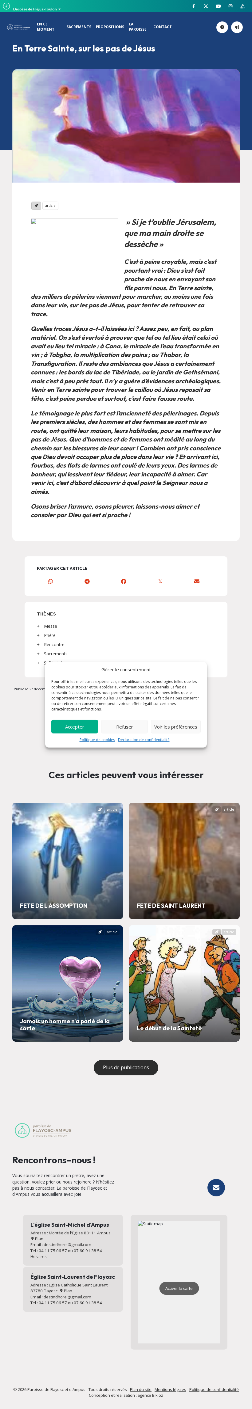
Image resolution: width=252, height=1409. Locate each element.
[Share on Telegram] (87, 581)
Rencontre (54, 644)
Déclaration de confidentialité (144, 739)
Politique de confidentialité (214, 1389)
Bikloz (157, 1395)
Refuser (124, 727)
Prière (50, 635)
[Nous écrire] (216, 1187)
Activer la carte (179, 1288)
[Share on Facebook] (123, 581)
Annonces (242, 27)
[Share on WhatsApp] (50, 581)
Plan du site (141, 1389)
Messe (50, 626)
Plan (38, 1238)
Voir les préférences (175, 727)
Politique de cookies (97, 739)
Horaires (227, 27)
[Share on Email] (197, 581)
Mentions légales (170, 1389)
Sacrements (56, 654)
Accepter (74, 727)
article (50, 205)
